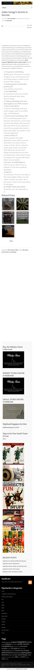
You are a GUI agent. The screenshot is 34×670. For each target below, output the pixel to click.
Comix (3, 591)
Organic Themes (14, 664)
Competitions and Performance (9, 594)
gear (15, 648)
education (25, 250)
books (3, 644)
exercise (9, 648)
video (3, 659)
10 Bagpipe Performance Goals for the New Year (8, 228)
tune (23, 657)
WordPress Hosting (22, 664)
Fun (2, 599)
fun (12, 648)
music (26, 650)
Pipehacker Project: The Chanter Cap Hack (12, 571)
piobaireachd (17, 653)
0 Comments (8, 20)
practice (10, 655)
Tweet (11, 241)
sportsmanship (8, 657)
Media (3, 605)
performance (5, 252)
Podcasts (4, 619)
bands (29, 642)
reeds (29, 655)
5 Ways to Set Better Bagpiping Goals (8, 213)
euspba (4, 648)
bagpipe (14, 642)
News (9, 250)
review (3, 657)
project (15, 655)
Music (3, 607)
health (21, 648)
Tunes (3, 633)
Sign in (4, 438)
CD (12, 644)
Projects (3, 621)
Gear (3, 602)
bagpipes (22, 642)
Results (3, 624)
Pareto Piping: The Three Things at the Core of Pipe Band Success (22, 215)
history (24, 648)
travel (19, 657)
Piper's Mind (14, 250)
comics (26, 644)
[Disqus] (17, 276)
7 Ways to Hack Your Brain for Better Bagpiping (8, 200)
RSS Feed (28, 664)
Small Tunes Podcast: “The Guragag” (11, 569)
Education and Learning (7, 596)
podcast (5, 655)
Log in (3, 666)
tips (16, 657)
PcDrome (25, 669)
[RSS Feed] (30, 584)
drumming (15, 646)
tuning (26, 657)
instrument (6, 650)
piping (24, 652)
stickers (13, 657)
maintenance (19, 650)
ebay (19, 646)
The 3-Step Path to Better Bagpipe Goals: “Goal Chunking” (22, 200)
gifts (19, 648)
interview (12, 650)
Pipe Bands (4, 613)
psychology (13, 252)
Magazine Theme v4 (5, 664)
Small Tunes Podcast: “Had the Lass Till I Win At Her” (15, 566)
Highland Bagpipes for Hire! (11, 427)
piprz (29, 652)
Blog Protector (19, 669)
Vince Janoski (11, 18)
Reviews (3, 627)
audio (9, 642)
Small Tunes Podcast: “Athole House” (11, 563)
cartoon (8, 644)
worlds (7, 659)
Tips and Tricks (5, 630)
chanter (15, 644)
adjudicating (5, 642)
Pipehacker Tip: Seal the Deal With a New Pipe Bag (14, 561)
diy (12, 646)
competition (6, 646)
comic (20, 644)
